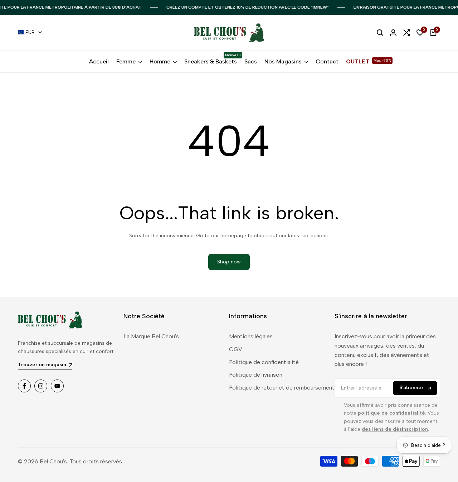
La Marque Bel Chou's (151, 336)
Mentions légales (251, 336)
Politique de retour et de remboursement (282, 387)
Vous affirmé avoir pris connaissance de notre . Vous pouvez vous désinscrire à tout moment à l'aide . (391, 417)
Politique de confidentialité (264, 362)
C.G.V (235, 349)
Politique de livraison (255, 374)
